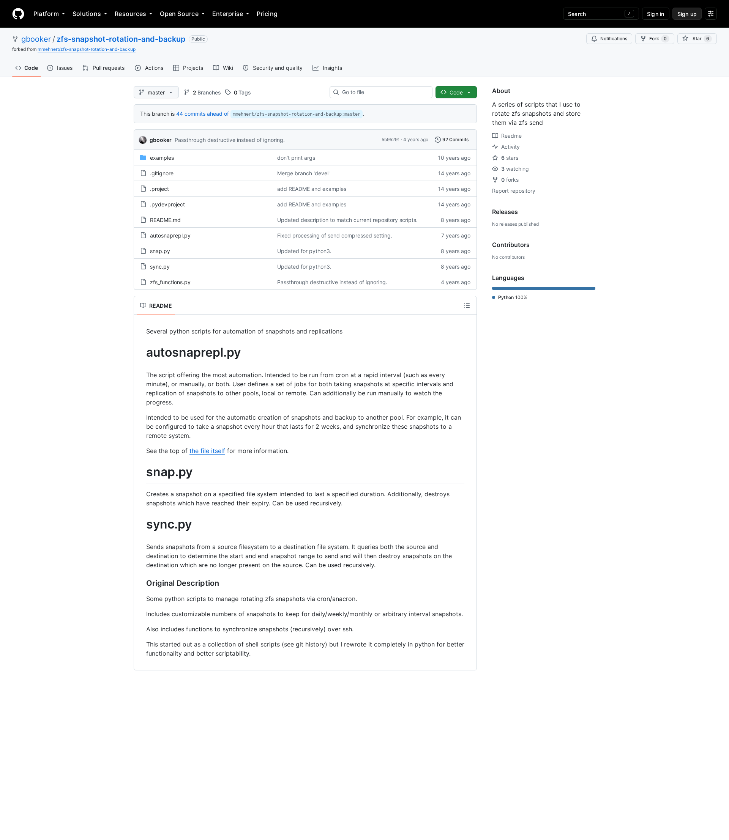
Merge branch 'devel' (303, 173)
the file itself (207, 451)
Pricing (267, 13)
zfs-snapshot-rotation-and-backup (121, 39)
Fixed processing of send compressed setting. (334, 235)
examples (162, 157)
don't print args (296, 157)
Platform (46, 13)
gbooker (36, 39)
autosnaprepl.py (170, 235)
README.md (165, 220)
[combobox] (384, 92)
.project (159, 189)
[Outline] (467, 305)
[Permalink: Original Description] (141, 583)
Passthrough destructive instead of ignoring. (230, 140)
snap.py (160, 251)
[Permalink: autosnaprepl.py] (141, 352)
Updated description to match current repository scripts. (347, 220)
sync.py (160, 266)
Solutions (87, 13)
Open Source (179, 13)
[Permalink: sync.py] (141, 524)
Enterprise (227, 13)
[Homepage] (18, 14)
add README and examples (311, 189)
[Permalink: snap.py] (141, 472)
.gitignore (162, 173)
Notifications (613, 38)
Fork (658, 38)
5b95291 (391, 139)
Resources (130, 13)
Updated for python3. (304, 251)
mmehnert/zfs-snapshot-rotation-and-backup (87, 49)
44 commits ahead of (202, 113)
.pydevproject (167, 204)
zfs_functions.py (170, 282)
